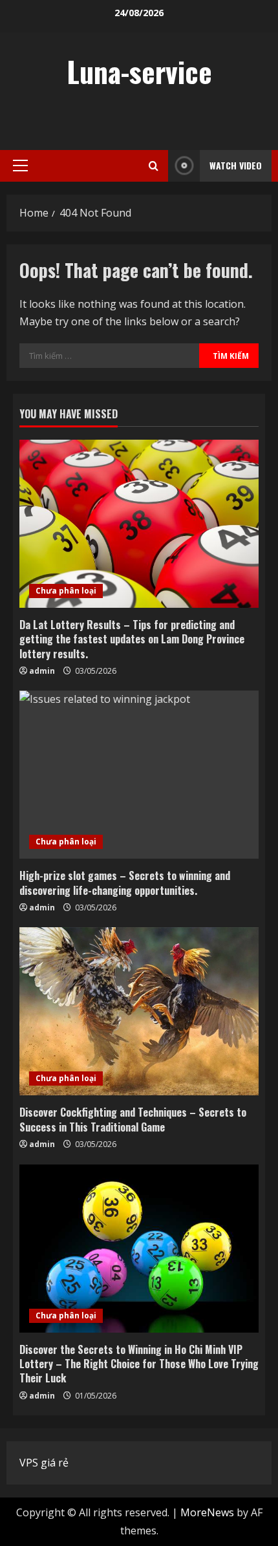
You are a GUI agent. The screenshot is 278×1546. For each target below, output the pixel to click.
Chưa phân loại (66, 590)
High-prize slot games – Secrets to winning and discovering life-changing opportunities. (124, 882)
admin (42, 670)
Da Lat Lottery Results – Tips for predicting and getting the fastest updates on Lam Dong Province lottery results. (131, 639)
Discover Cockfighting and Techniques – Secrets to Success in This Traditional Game (132, 1119)
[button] (20, 165)
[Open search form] (153, 165)
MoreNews (207, 1512)
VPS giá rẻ (44, 1462)
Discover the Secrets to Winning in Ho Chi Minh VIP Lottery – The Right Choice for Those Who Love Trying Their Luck (139, 1364)
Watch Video (235, 165)
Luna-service (139, 71)
